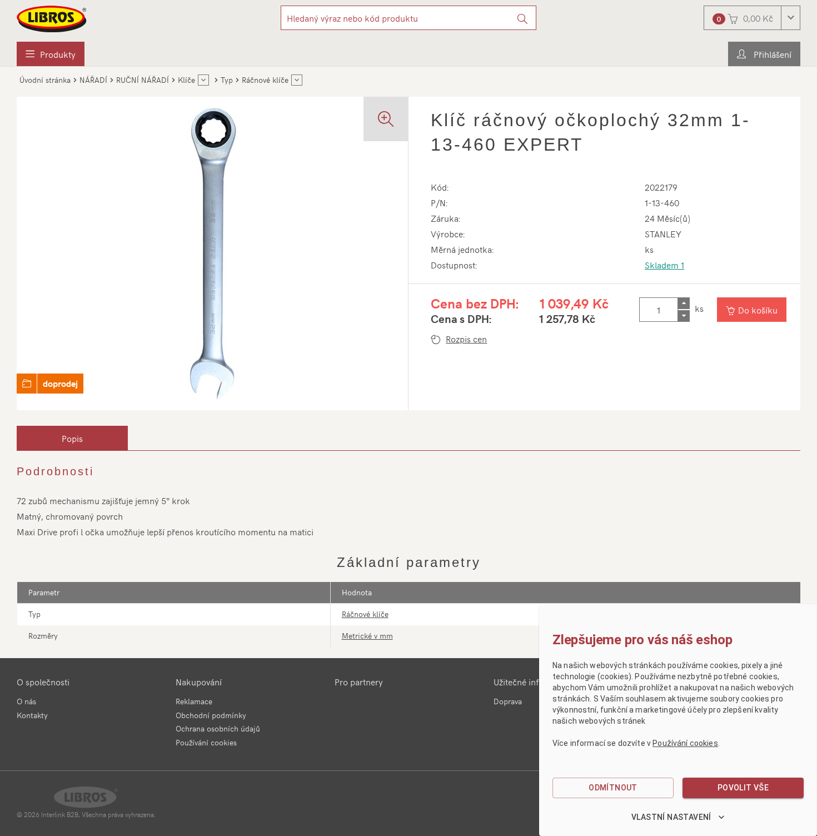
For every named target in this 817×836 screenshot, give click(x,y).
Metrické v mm (367, 635)
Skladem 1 (664, 264)
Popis (72, 438)
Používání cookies (206, 742)
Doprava (508, 701)
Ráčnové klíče (365, 614)
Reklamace (194, 701)
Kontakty (32, 715)
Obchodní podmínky (211, 715)
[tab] (72, 438)
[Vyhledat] (522, 18)
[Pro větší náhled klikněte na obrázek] (212, 253)
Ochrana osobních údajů (218, 728)
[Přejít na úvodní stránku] (52, 19)
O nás (26, 701)
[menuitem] (50, 54)
